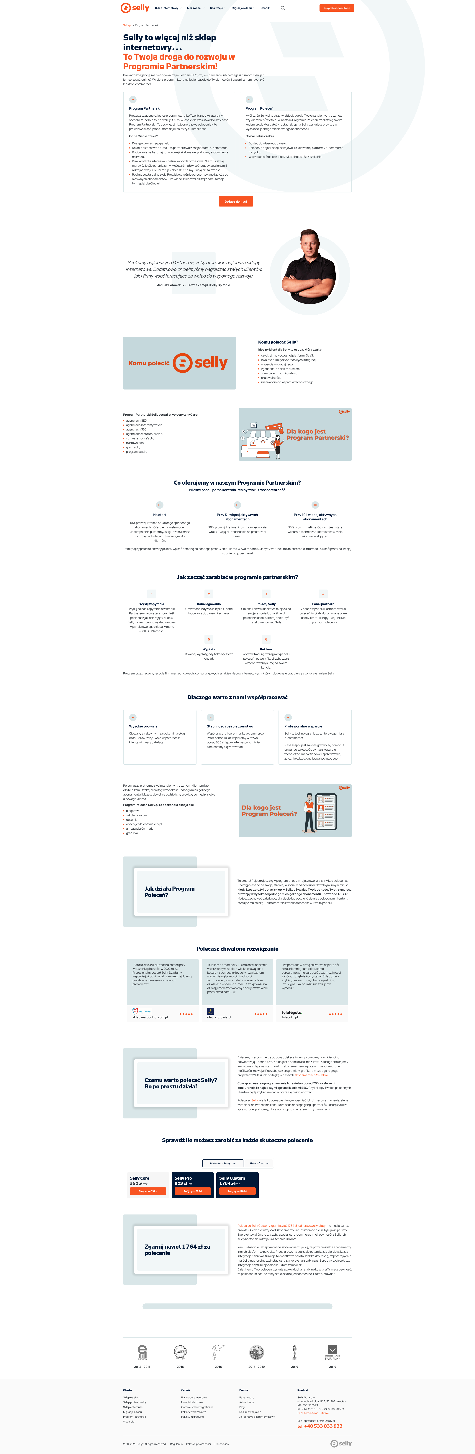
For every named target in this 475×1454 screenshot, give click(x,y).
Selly (254, 1100)
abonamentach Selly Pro (311, 1075)
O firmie (324, 1413)
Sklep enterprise (132, 1407)
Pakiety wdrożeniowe (193, 1412)
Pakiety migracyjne (192, 1416)
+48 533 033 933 (323, 1426)
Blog (242, 1407)
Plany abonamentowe (194, 1397)
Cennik (265, 8)
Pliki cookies (221, 1444)
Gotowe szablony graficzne (197, 1407)
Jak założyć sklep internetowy (257, 1416)
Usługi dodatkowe (192, 1402)
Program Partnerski (134, 1416)
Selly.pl (127, 25)
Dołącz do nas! (236, 201)
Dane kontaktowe (307, 1413)
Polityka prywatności (198, 1444)
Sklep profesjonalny (134, 1402)
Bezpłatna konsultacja (337, 8)
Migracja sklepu (132, 1412)
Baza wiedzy (246, 1397)
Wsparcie (128, 1421)
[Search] (283, 8)
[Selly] (135, 8)
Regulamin (176, 1444)
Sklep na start (131, 1397)
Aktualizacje (246, 1402)
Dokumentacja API (250, 1412)
